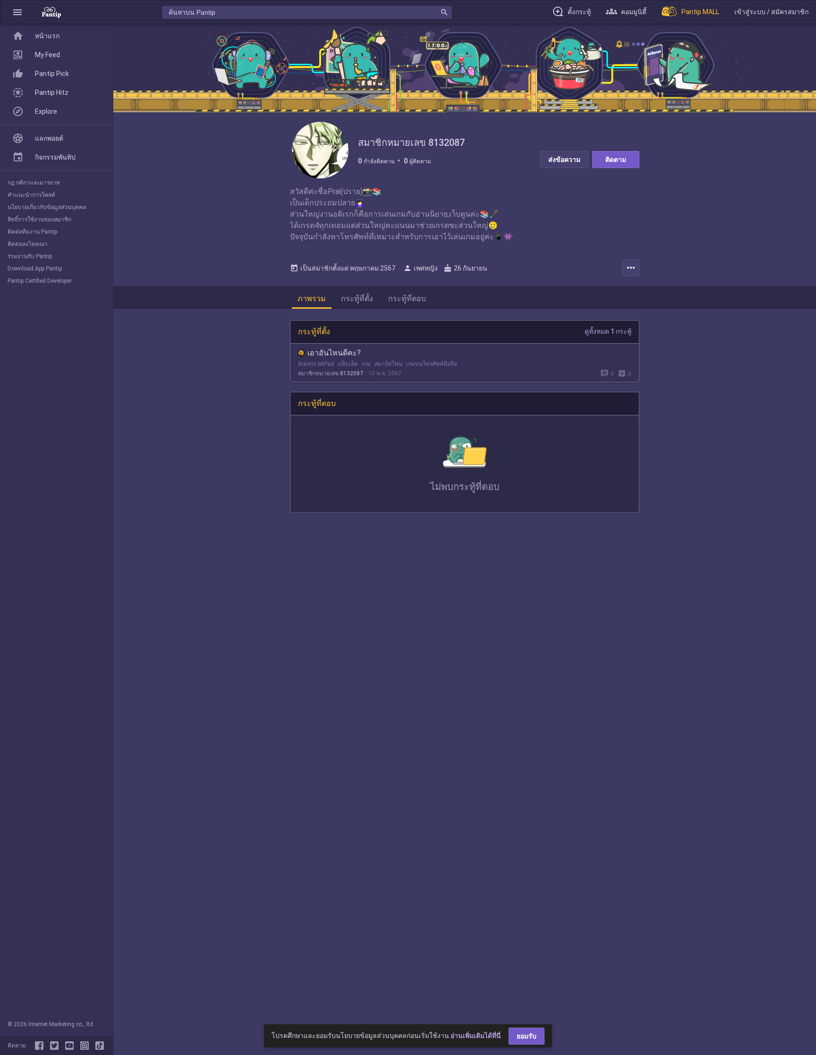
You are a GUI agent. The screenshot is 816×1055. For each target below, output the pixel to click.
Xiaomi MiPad (316, 364)
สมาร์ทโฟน (388, 364)
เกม (366, 364)
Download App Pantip (35, 268)
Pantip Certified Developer (40, 281)
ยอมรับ (526, 1036)
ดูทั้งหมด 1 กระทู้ (608, 331)
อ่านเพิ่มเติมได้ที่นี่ (475, 1035)
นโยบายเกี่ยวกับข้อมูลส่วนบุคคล (47, 207)
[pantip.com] (51, 12)
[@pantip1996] (99, 1045)
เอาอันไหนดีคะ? (334, 352)
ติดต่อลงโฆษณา (28, 244)
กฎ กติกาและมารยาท (34, 182)
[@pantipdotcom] (86, 1045)
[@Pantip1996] (56, 1045)
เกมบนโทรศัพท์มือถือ (431, 364)
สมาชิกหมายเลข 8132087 (330, 373)
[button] (17, 12)
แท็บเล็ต (348, 364)
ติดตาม (615, 159)
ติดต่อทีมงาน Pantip (32, 231)
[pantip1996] (71, 1045)
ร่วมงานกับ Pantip (30, 256)
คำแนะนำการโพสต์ (31, 195)
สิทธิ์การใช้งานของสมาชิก (39, 219)
